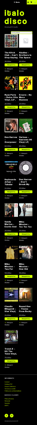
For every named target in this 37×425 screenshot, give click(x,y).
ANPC (7, 405)
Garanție (7, 403)
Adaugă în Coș (11, 65)
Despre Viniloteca (10, 386)
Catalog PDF (8, 384)
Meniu (18, 2)
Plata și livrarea (9, 399)
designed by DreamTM (11, 420)
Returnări (7, 401)
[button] (35, 2)
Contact (7, 382)
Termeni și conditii (10, 389)
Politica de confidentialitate (13, 391)
